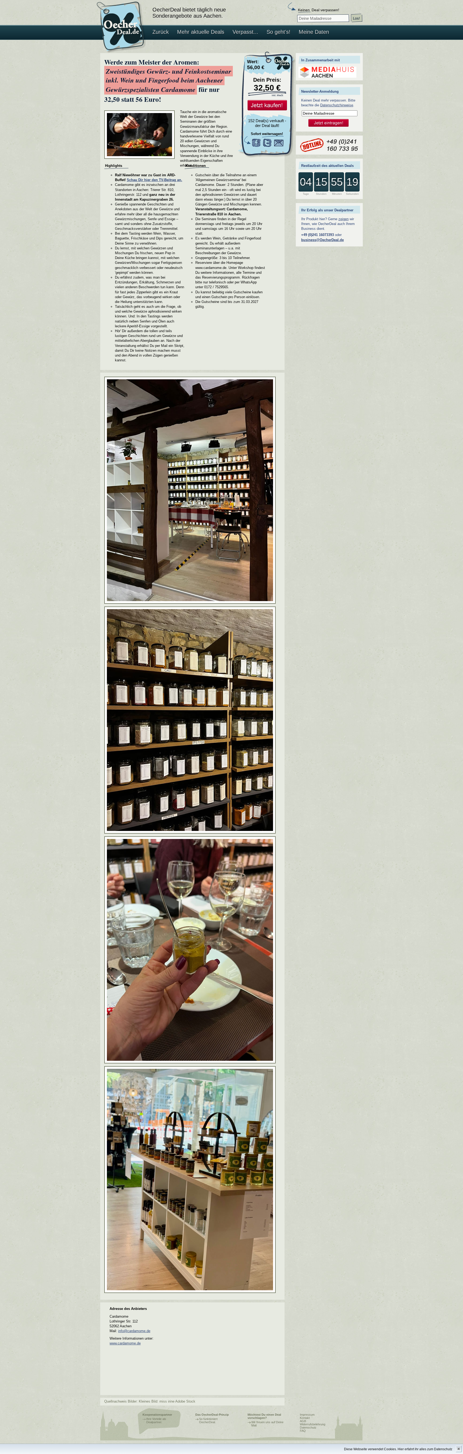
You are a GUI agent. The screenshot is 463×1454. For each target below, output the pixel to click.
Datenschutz (308, 1427)
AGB (303, 1421)
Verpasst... (245, 32)
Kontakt (305, 1417)
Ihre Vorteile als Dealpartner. (156, 1420)
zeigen (343, 219)
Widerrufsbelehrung (312, 1424)
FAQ (303, 1430)
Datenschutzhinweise (336, 105)
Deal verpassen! (318, 10)
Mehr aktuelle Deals (200, 32)
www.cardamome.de (125, 1343)
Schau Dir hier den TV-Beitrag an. (154, 180)
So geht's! (278, 32)
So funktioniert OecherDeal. (208, 1420)
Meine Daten (314, 32)
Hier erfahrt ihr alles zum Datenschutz (425, 1449)
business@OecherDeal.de (322, 240)
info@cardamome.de (134, 1331)
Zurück (160, 32)
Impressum (307, 1414)
